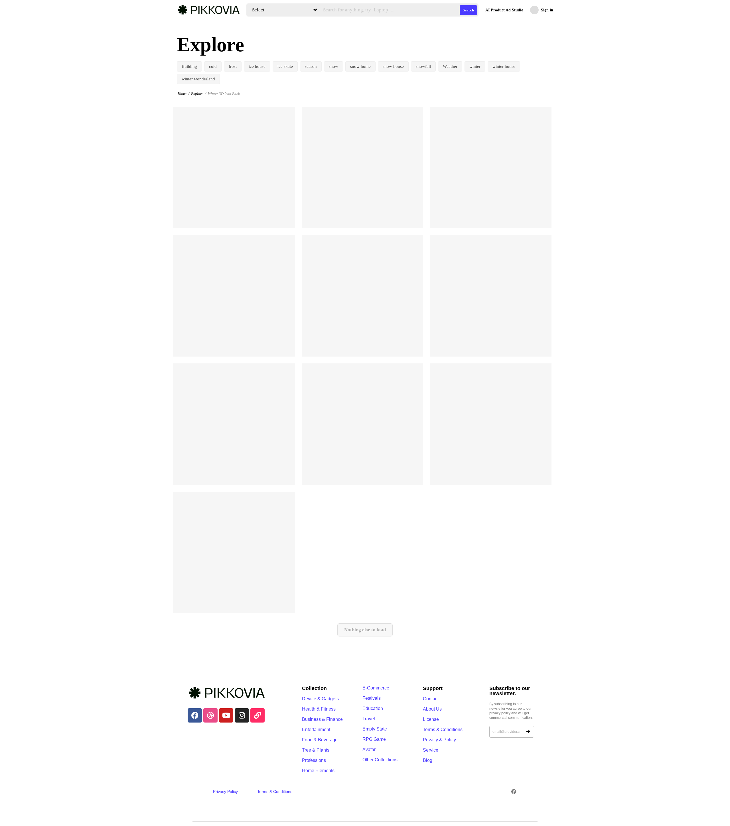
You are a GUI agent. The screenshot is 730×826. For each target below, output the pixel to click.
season (311, 66)
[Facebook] (195, 715)
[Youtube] (226, 715)
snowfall (423, 66)
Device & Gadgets (320, 698)
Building (189, 66)
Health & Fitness (319, 709)
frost (233, 66)
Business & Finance (322, 719)
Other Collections (380, 759)
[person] (180, 218)
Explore (197, 93)
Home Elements (318, 770)
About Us (432, 709)
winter (474, 66)
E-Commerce (375, 687)
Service (430, 750)
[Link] (257, 715)
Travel (368, 718)
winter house (503, 66)
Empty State (374, 729)
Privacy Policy (225, 791)
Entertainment (316, 729)
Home (182, 93)
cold (213, 66)
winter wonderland (198, 79)
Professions (314, 760)
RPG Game (374, 739)
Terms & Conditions (443, 729)
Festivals (371, 698)
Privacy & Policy (439, 739)
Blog (427, 760)
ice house (257, 66)
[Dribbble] (210, 715)
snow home (360, 66)
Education (372, 708)
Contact (431, 698)
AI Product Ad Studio (504, 10)
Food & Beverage (320, 739)
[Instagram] (242, 715)
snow (333, 66)
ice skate (285, 66)
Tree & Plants (315, 750)
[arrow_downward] (286, 217)
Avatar (369, 749)
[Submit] (528, 731)
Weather (450, 66)
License (431, 719)
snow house (393, 66)
